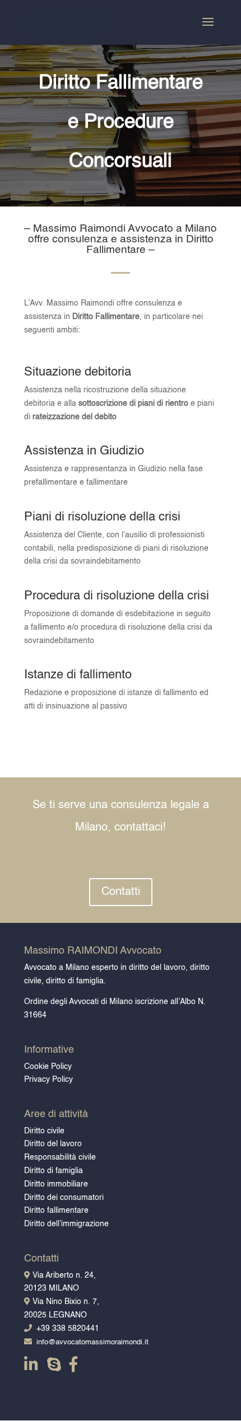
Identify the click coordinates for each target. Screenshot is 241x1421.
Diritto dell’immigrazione (66, 1224)
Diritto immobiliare (56, 1184)
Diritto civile (44, 1131)
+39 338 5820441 (65, 1329)
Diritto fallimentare (56, 1210)
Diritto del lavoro (53, 1144)
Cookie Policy (48, 1067)
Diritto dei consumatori (64, 1198)
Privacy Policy (48, 1080)
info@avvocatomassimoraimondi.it (90, 1342)
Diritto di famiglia (53, 1171)
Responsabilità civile (60, 1157)
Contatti (120, 892)
